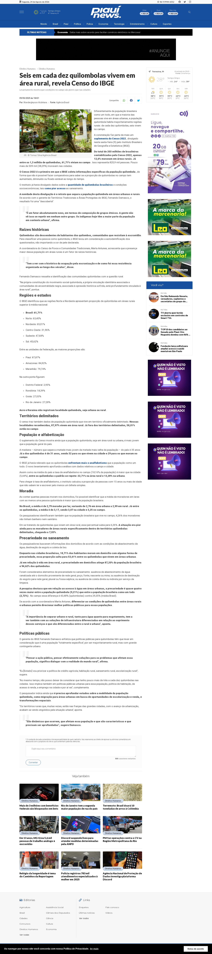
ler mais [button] (94, 948)
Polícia (90, 24)
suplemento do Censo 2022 (110, 138)
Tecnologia (119, 24)
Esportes (167, 24)
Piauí (66, 24)
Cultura (153, 24)
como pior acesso (55, 188)
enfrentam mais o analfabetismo (87, 462)
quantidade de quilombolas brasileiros (90, 184)
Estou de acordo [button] (196, 949)
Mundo (44, 24)
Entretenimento (137, 24)
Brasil (55, 24)
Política (77, 24)
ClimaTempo (185, 73)
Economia (103, 24)
